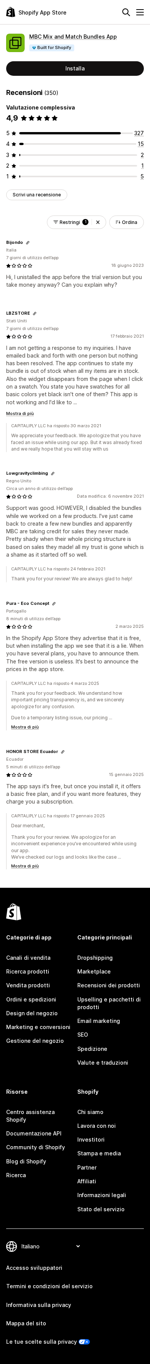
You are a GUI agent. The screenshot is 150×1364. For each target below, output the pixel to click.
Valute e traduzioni (102, 1062)
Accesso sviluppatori (34, 1267)
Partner (87, 1167)
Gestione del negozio (35, 1040)
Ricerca (16, 1175)
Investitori (91, 1139)
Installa (75, 68)
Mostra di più (20, 413)
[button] (98, 222)
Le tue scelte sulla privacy (41, 1341)
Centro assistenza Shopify (30, 1116)
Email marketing (98, 1021)
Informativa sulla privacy (38, 1305)
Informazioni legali (101, 1195)
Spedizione (92, 1048)
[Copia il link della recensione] (28, 243)
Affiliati (86, 1181)
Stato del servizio (101, 1209)
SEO (82, 1034)
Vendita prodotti (28, 985)
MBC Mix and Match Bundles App (73, 36)
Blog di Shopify (26, 1161)
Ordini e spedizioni (31, 999)
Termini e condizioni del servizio (49, 1286)
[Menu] (140, 12)
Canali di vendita (28, 957)
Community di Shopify (35, 1147)
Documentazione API (34, 1133)
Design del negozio (32, 1013)
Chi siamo (90, 1112)
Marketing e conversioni (38, 1027)
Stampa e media (99, 1153)
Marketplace (94, 971)
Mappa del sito (26, 1323)
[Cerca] (126, 12)
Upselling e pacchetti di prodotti (109, 1003)
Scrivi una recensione (37, 195)
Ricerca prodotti (27, 971)
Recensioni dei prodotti (108, 985)
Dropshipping (95, 957)
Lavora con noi (96, 1125)
